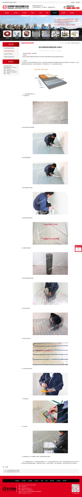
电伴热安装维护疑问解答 (9, 48)
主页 (65, 43)
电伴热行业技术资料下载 (9, 56)
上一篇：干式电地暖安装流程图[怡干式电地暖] (11, 470)
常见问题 (55, 13)
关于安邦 (15, 13)
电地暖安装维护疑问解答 (9, 51)
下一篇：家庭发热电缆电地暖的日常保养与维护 (12, 471)
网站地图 (77, 2)
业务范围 (24, 13)
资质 (47, 13)
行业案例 (63, 13)
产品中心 (33, 13)
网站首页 (7, 13)
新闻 (40, 13)
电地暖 (29, 53)
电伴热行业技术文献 (8, 53)
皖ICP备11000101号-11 (27, 493)
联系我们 (73, 2)
